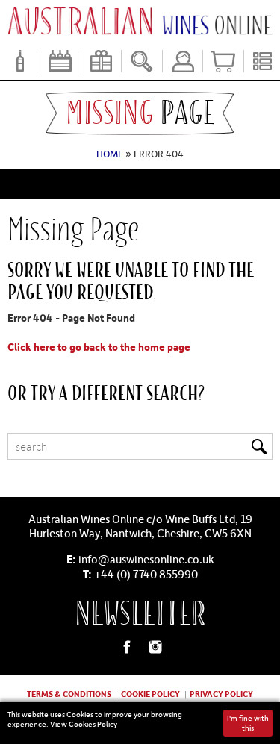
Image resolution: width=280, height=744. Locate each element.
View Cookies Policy (83, 724)
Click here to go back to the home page (98, 347)
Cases (60, 61)
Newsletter (140, 613)
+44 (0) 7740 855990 (146, 573)
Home (109, 153)
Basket (223, 61)
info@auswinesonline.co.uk (146, 558)
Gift (101, 61)
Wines (20, 61)
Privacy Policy (221, 693)
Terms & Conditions (69, 693)
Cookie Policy (150, 693)
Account (182, 61)
